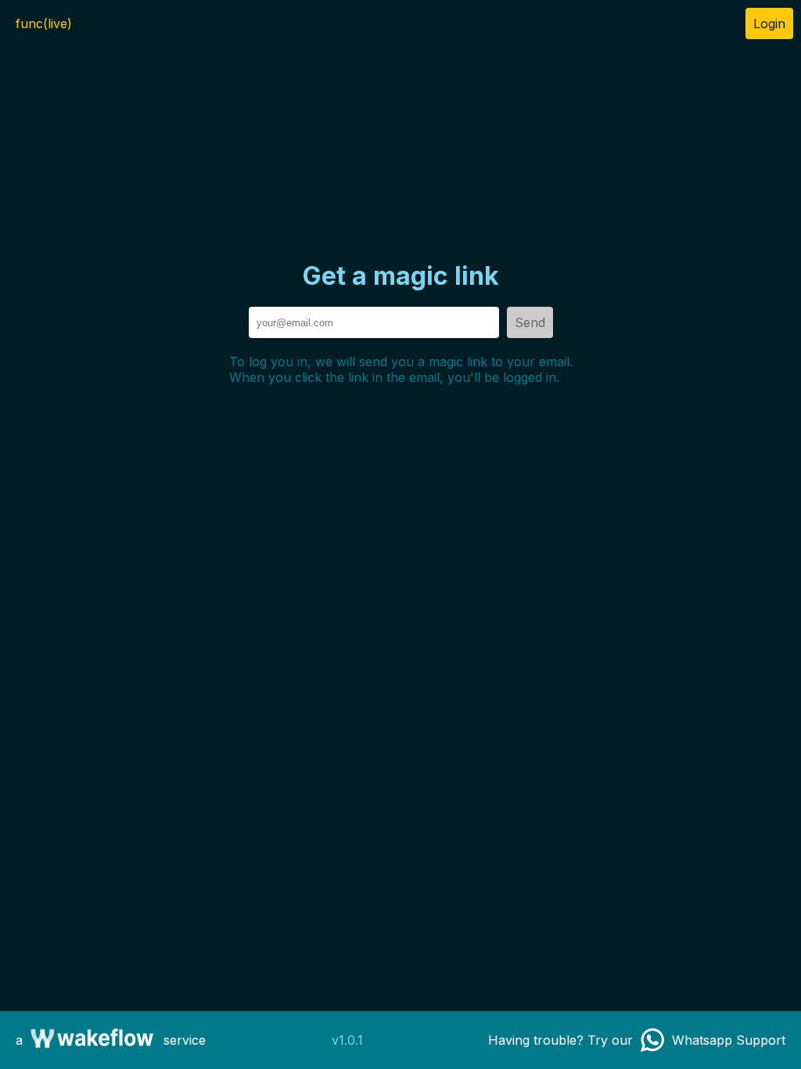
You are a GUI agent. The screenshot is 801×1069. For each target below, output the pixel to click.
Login (769, 23)
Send (530, 322)
